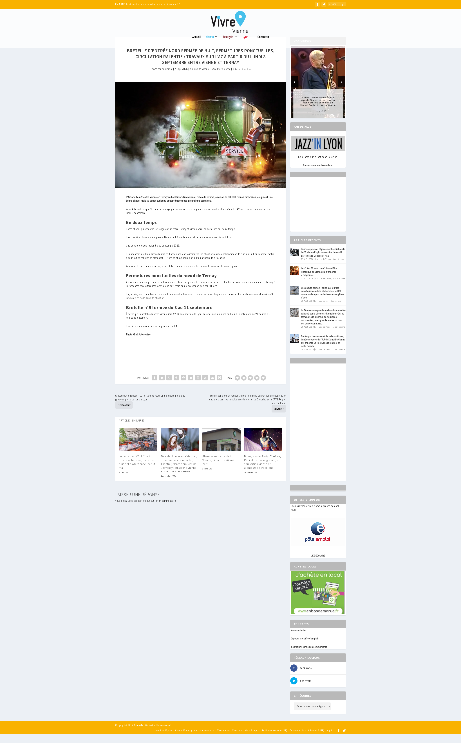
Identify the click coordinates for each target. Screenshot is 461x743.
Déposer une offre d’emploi (304, 638)
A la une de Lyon (322, 301)
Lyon (245, 37)
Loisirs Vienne (338, 278)
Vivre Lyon (237, 730)
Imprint (330, 730)
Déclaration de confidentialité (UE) (307, 730)
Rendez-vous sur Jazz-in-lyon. (318, 165)
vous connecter (136, 501)
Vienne (210, 37)
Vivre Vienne (223, 730)
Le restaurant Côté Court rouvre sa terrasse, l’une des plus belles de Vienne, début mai (137, 461)
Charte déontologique (186, 730)
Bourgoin (228, 37)
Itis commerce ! (163, 725)
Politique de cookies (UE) (274, 730)
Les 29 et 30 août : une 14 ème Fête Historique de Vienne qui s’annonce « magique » (319, 271)
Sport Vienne (338, 259)
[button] (313, 115)
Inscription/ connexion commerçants (309, 646)
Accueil (196, 37)
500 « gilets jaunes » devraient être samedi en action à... (154, 4)
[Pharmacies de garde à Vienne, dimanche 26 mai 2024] (221, 439)
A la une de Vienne (199, 69)
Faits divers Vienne (220, 69)
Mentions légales (164, 730)
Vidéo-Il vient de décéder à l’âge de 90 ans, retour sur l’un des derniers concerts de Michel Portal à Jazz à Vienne (318, 101)
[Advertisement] (318, 207)
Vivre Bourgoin (252, 730)
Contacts (263, 37)
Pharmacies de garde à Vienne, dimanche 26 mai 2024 (218, 460)
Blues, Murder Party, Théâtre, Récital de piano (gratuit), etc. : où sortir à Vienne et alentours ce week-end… (263, 461)
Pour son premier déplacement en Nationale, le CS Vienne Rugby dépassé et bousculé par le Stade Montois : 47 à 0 (323, 252)
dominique (167, 69)
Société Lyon (336, 301)
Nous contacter (298, 630)
